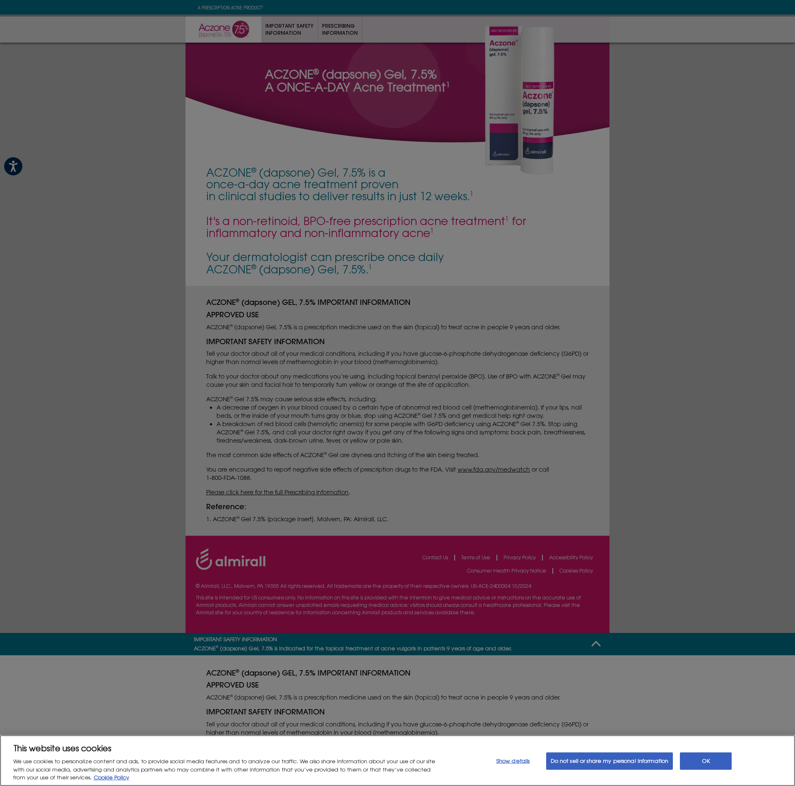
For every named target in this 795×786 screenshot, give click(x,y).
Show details (513, 761)
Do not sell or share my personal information (610, 761)
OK (706, 761)
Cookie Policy (111, 777)
